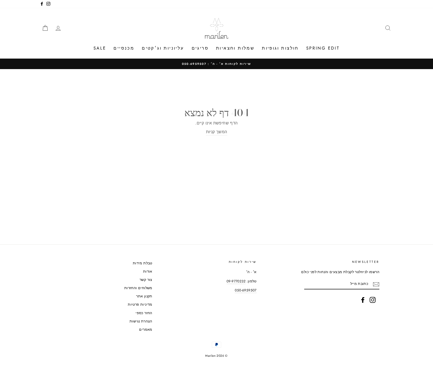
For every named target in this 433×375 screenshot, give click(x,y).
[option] (216, 64)
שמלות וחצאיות (235, 48)
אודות (147, 271)
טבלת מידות (142, 263)
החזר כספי (144, 312)
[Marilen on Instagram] (373, 300)
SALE (99, 48)
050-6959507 (245, 290)
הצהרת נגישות (141, 321)
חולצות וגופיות (280, 48)
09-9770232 (236, 281)
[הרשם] (376, 284)
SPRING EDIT (323, 48)
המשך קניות (216, 132)
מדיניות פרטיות (140, 304)
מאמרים (145, 329)
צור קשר (146, 279)
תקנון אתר (144, 296)
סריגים (200, 48)
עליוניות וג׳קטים (163, 48)
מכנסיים (124, 48)
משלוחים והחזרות (138, 287)
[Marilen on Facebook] (363, 300)
